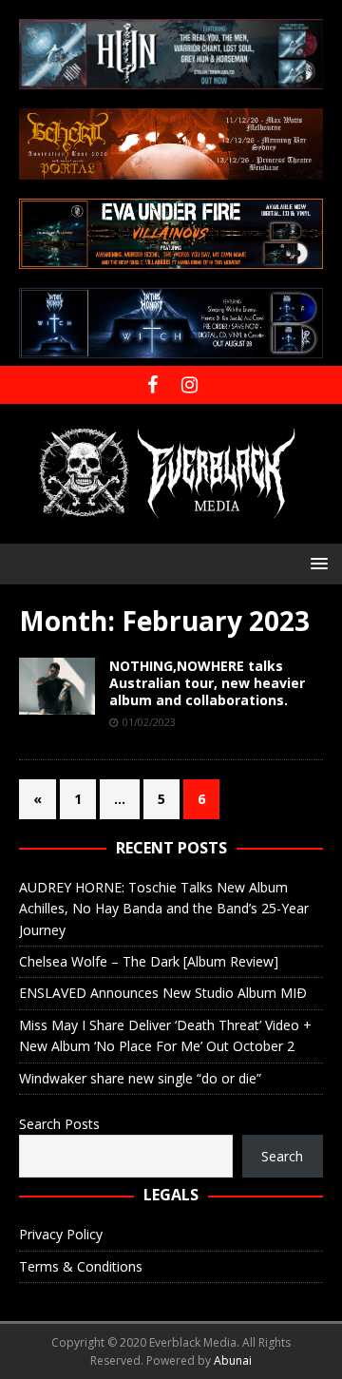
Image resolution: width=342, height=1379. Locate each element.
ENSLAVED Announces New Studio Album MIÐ (163, 993)
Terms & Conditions (80, 1266)
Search (282, 1156)
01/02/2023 (149, 722)
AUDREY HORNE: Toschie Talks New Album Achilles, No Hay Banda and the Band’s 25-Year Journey (164, 908)
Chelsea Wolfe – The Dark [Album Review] (148, 961)
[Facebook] (152, 385)
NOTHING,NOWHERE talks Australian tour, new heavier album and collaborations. (207, 683)
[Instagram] (189, 385)
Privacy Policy (61, 1234)
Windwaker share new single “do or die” (140, 1078)
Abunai (233, 1360)
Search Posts (59, 1124)
